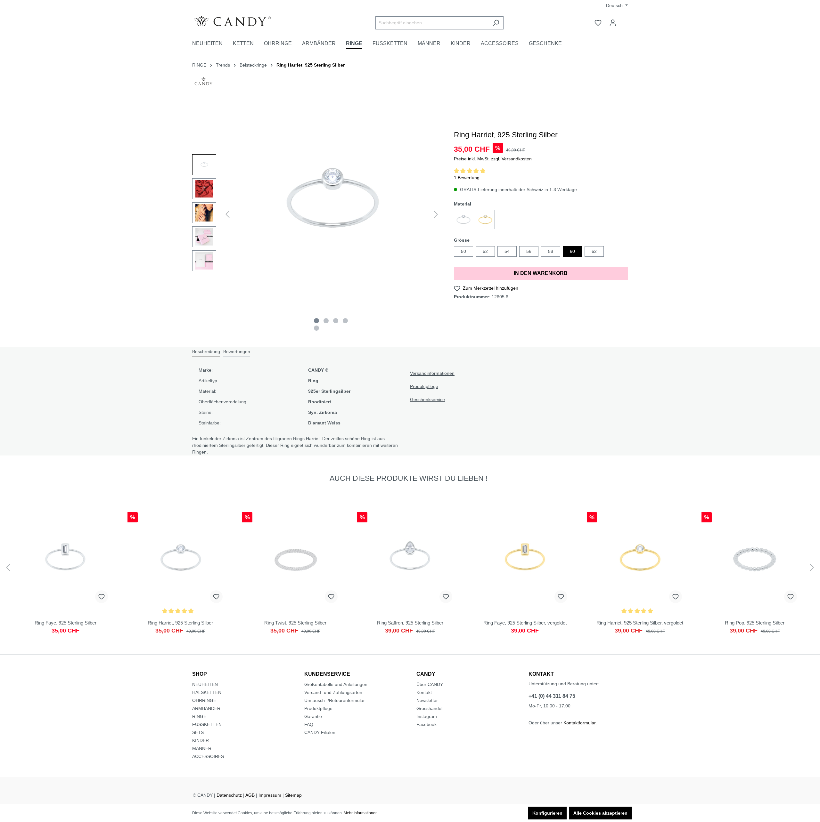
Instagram (426, 716)
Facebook (426, 724)
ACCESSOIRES (208, 756)
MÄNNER (201, 748)
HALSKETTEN (206, 692)
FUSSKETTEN (207, 724)
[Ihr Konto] (612, 23)
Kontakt (424, 692)
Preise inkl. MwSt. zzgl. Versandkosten (493, 158)
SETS (198, 732)
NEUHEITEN (205, 684)
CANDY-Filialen (319, 732)
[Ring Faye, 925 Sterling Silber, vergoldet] (524, 576)
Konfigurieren (547, 813)
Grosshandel (429, 708)
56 (528, 251)
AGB (250, 795)
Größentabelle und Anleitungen (335, 684)
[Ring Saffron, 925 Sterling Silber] (410, 576)
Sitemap (293, 795)
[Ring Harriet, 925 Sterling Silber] (180, 576)
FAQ (308, 724)
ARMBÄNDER (206, 708)
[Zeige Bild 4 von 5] (345, 320)
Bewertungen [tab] (236, 351)
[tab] (206, 352)
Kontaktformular (579, 722)
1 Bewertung (467, 177)
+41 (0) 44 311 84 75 (552, 696)
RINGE (199, 716)
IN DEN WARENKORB (541, 273)
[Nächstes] (436, 214)
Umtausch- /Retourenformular (334, 700)
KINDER (200, 740)
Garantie (313, 716)
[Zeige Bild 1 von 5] (316, 320)
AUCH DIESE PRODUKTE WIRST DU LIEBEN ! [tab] (409, 478)
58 (550, 251)
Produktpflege (424, 386)
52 (485, 251)
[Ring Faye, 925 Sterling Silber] (65, 576)
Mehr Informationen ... (362, 813)
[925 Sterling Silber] (463, 219)
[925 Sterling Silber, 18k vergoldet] (485, 219)
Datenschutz (229, 795)
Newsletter (427, 700)
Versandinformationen (432, 373)
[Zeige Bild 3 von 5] (335, 320)
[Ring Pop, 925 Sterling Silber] (754, 576)
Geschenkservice (427, 399)
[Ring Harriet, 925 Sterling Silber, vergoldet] (639, 576)
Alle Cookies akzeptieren (600, 813)
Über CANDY (429, 684)
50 (463, 251)
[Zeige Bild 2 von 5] (326, 320)
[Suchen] (496, 22)
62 (594, 251)
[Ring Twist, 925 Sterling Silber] (295, 576)
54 (507, 251)
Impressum (269, 795)
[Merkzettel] (598, 23)
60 (572, 251)
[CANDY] (203, 83)
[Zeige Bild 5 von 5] (316, 328)
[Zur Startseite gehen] (240, 21)
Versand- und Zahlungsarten (333, 692)
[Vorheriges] (227, 214)
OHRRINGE (204, 700)
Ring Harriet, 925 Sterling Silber (310, 65)
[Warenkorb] (624, 20)
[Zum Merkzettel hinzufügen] (101, 596)
